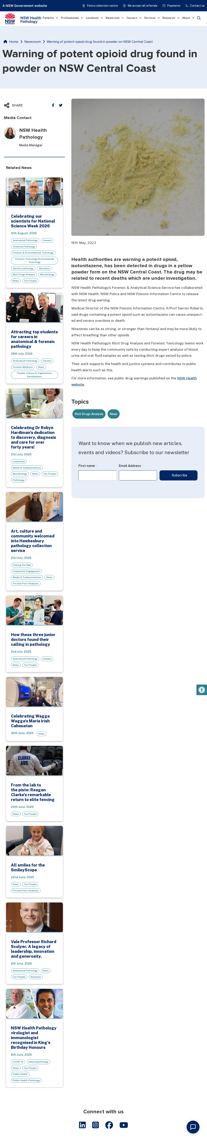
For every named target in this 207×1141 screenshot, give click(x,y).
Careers (132, 17)
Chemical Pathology (24, 246)
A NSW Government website (24, 6)
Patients (48, 17)
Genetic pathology (23, 268)
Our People (30, 281)
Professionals (70, 17)
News (16, 281)
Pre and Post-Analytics (26, 583)
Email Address (131, 466)
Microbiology (47, 274)
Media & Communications (27, 468)
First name (87, 466)
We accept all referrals (142, 5)
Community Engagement (26, 571)
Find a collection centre (102, 5)
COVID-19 (18, 1062)
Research (169, 17)
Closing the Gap (22, 565)
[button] (201, 690)
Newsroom (112, 17)
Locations (92, 17)
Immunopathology (38, 1062)
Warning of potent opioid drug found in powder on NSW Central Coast (100, 42)
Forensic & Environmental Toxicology (33, 252)
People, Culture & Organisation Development (34, 375)
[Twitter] (60, 105)
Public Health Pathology (26, 1080)
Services (149, 17)
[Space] (26, 18)
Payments (173, 5)
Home (13, 42)
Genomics (44, 268)
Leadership (19, 461)
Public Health (20, 1074)
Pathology (18, 480)
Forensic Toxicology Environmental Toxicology (34, 261)
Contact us (197, 5)
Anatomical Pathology (25, 240)
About (186, 17)
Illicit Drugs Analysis (24, 274)
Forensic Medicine (23, 367)
